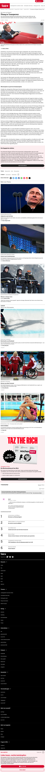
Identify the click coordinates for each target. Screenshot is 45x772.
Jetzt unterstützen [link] (22, 165)
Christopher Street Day (5, 595)
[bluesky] (10, 557)
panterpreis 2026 (4, 644)
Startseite (2, 9)
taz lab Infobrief (4, 683)
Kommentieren (8, 174)
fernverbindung (3, 656)
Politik (2, 565)
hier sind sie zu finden (37, 493)
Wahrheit (2, 584)
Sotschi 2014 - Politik (18, 9)
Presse (2, 622)
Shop (2, 734)
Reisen (2, 728)
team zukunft (3, 675)
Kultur (2, 573)
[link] (17, 5)
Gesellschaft (3, 570)
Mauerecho (3, 661)
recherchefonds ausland (5, 639)
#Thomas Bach (16, 171)
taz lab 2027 (3, 703)
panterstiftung (3, 642)
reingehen (3, 667)
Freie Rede (3, 664)
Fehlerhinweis (14, 174)
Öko (1, 568)
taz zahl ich (3, 636)
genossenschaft (4, 634)
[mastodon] (7, 557)
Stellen (2, 620)
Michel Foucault (4, 603)
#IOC (12, 171)
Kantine (2, 731)
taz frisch (2, 678)
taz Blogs (2, 711)
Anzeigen (2, 736)
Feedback (2, 745)
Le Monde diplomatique (5, 717)
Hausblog (2, 614)
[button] (43, 1)
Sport (6, 9)
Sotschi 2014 (11, 9)
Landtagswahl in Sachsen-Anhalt (7, 592)
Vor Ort (2, 694)
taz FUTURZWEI (4, 714)
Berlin (2, 578)
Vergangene (3, 700)
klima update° (3, 658)
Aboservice (3, 748)
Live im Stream (3, 697)
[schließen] (43, 752)
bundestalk (3, 653)
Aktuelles (2, 612)
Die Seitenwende (4, 617)
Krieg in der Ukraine (4, 600)
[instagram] (13, 557)
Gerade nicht (39, 752)
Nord (2, 581)
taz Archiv (2, 719)
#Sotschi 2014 (7, 171)
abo (1, 631)
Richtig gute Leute (4, 598)
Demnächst (3, 692)
